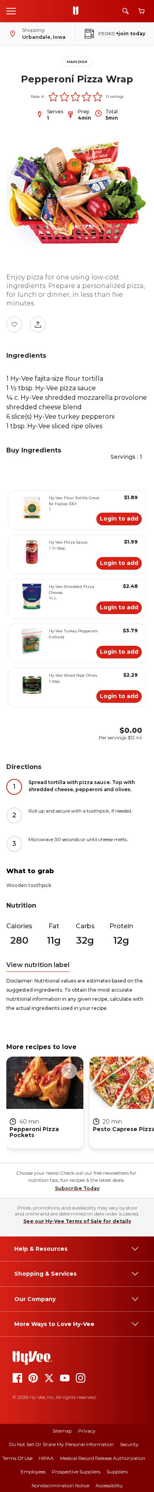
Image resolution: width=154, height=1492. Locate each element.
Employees (33, 1472)
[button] (53, 96)
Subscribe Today (77, 1188)
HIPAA (46, 1458)
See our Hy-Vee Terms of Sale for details (77, 1221)
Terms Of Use (17, 1458)
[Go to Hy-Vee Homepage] (78, 11)
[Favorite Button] (14, 324)
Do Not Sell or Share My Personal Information (61, 1444)
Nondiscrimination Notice (60, 1485)
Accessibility (109, 1485)
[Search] (125, 11)
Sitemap (62, 1431)
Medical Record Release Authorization (102, 1458)
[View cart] (141, 11)
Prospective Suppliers (76, 1472)
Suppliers (117, 1472)
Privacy (87, 1431)
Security (129, 1444)
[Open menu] (11, 10)
